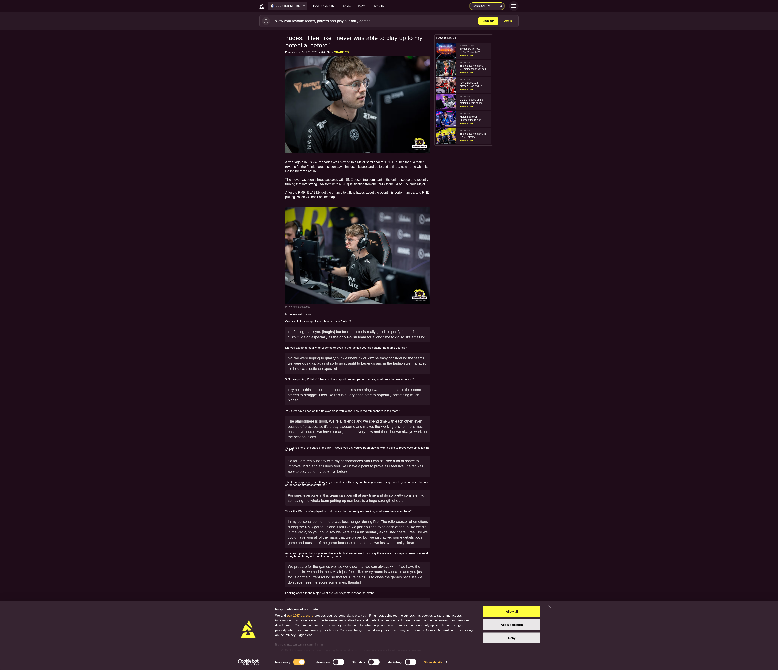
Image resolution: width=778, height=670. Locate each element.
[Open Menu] (514, 6)
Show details (433, 662)
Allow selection (512, 624)
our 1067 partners (300, 615)
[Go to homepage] (261, 6)
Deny (511, 638)
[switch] (338, 662)
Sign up (488, 21)
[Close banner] (549, 607)
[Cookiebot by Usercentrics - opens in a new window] (248, 662)
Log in (508, 21)
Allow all (512, 611)
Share (339, 52)
